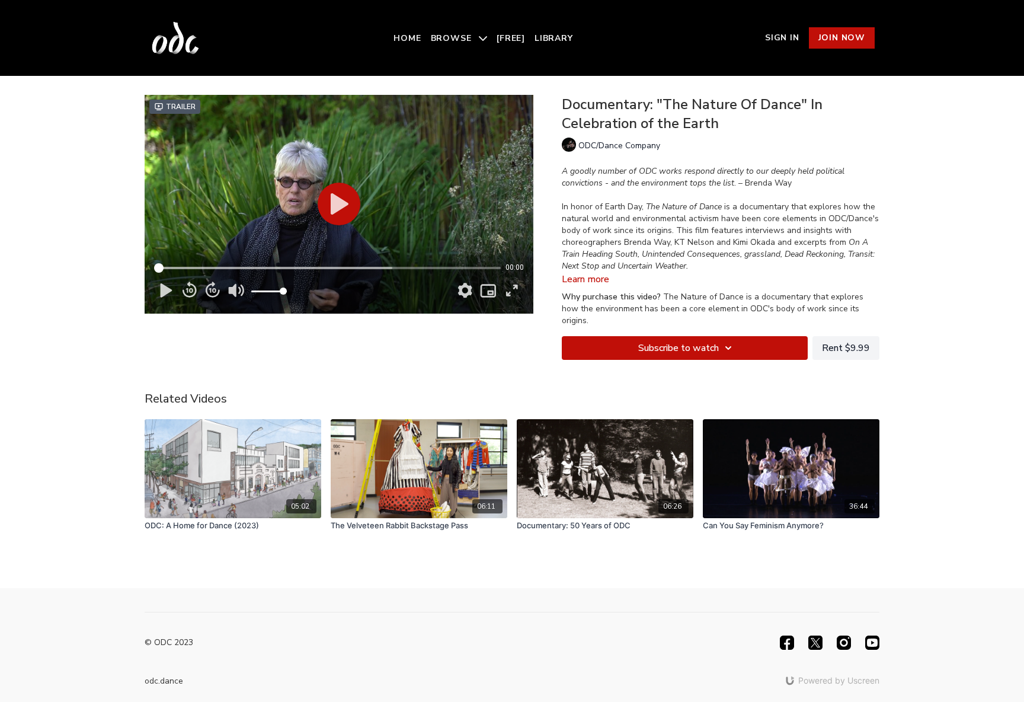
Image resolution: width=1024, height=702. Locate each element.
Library (554, 38)
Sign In (782, 37)
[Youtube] (872, 643)
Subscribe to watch (678, 348)
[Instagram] (844, 643)
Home (407, 38)
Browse (453, 38)
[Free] (511, 38)
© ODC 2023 (169, 643)
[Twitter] (815, 643)
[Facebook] (787, 643)
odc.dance (164, 681)
